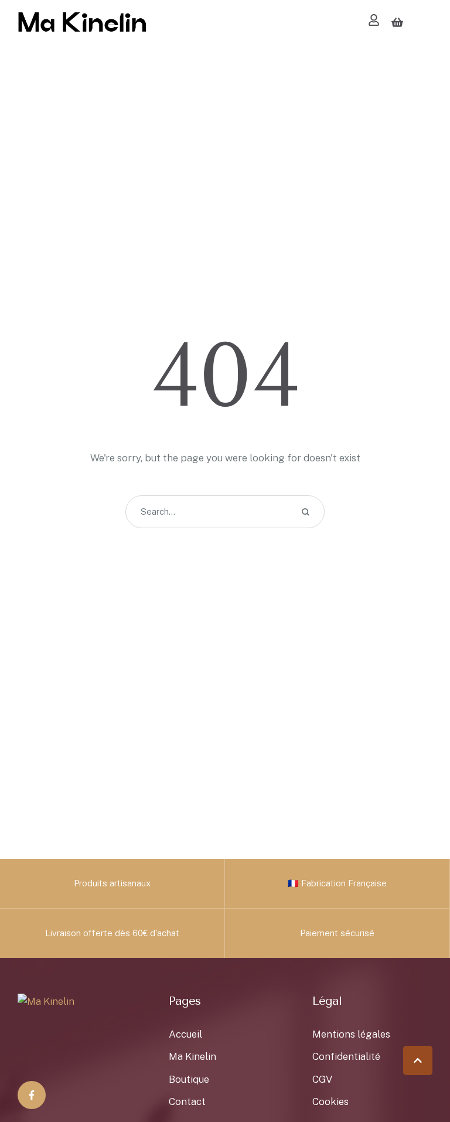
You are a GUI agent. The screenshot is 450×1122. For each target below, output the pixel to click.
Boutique (189, 1079)
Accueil (185, 1034)
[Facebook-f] (32, 1095)
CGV (322, 1079)
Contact (187, 1101)
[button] (417, 1060)
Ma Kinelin (192, 1056)
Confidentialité (346, 1056)
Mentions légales (351, 1034)
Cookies (330, 1101)
